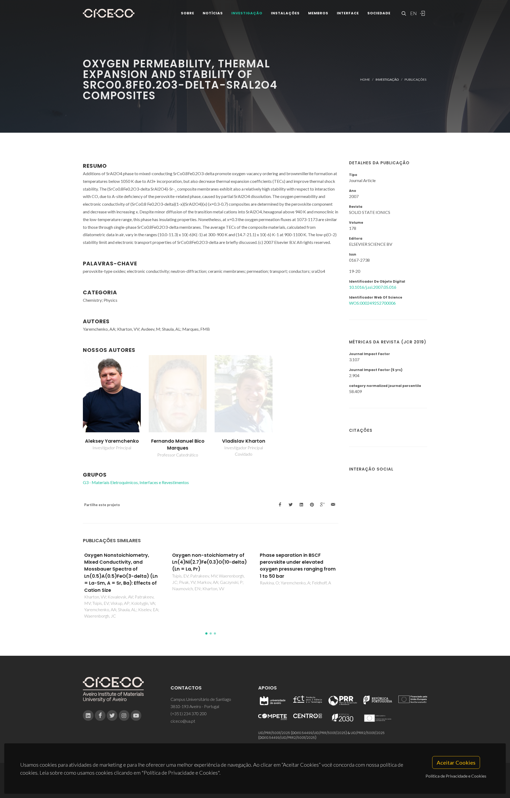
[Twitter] (112, 715)
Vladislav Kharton (243, 441)
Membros (318, 13)
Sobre (187, 13)
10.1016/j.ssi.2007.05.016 (372, 287)
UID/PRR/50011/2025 (274, 733)
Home (365, 79)
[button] (206, 633)
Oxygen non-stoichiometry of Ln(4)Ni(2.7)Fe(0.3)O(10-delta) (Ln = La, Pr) (209, 562)
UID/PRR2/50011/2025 (368, 733)
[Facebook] (100, 715)
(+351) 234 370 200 (189, 713)
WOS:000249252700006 (372, 302)
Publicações (415, 79)
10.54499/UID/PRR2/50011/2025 (290, 737)
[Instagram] (124, 715)
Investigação (246, 13)
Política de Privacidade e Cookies (456, 775)
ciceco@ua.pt (183, 720)
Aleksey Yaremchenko (112, 441)
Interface (348, 13)
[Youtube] (136, 715)
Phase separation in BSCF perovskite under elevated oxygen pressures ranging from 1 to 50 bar (298, 565)
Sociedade (378, 13)
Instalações (285, 13)
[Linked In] (88, 715)
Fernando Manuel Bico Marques (178, 444)
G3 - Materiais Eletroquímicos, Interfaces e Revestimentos (136, 482)
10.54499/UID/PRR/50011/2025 (322, 733)
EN (412, 13)
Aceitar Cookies (456, 762)
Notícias (213, 13)
